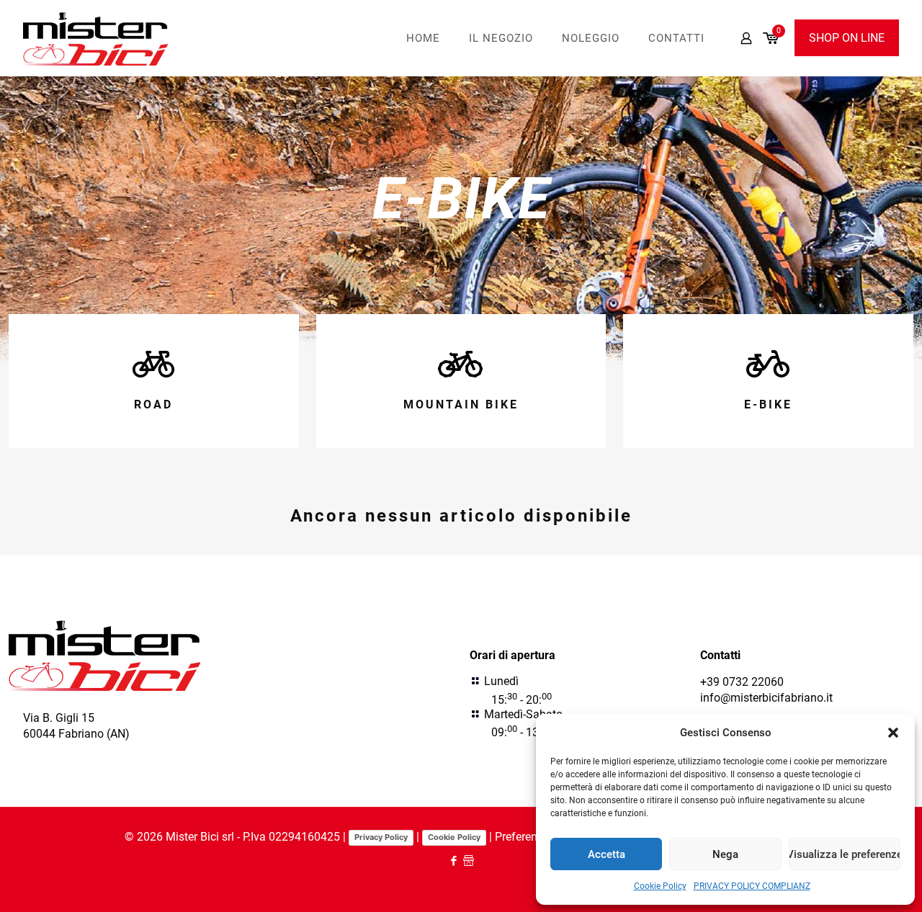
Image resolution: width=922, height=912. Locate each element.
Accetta (606, 854)
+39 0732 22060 (742, 682)
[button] (893, 732)
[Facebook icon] (453, 860)
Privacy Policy (381, 837)
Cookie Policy (660, 886)
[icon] (468, 860)
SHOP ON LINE (847, 38)
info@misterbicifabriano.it (766, 698)
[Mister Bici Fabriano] (96, 38)
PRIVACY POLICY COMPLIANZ (752, 886)
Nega (725, 854)
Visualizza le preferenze (844, 854)
